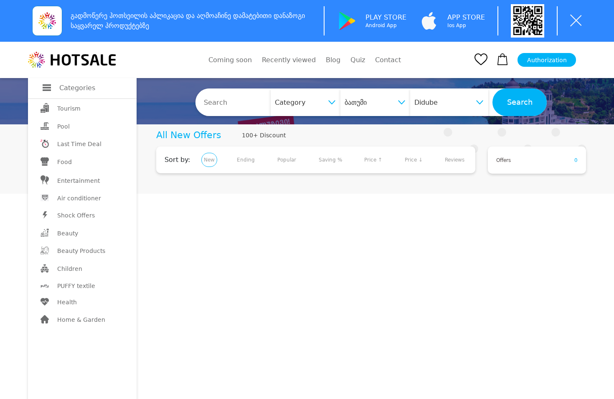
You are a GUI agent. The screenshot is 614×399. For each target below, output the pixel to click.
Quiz (357, 60)
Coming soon (230, 60)
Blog (333, 60)
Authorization (547, 60)
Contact (388, 60)
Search (520, 102)
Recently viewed (289, 60)
